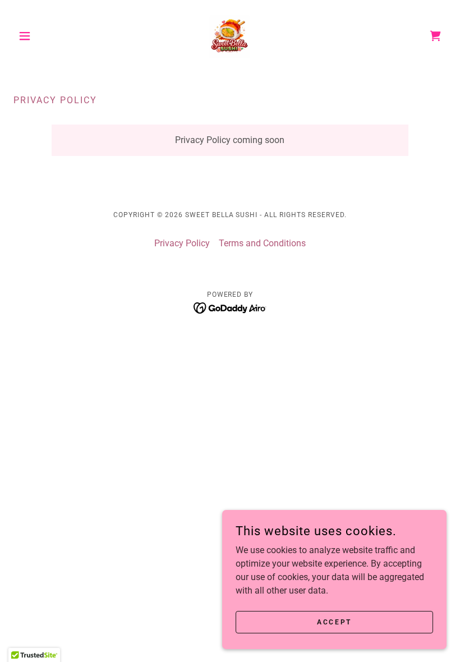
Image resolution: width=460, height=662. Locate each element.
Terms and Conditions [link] (262, 243)
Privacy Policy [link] (182, 243)
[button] (46, 36)
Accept (334, 622)
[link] (230, 35)
